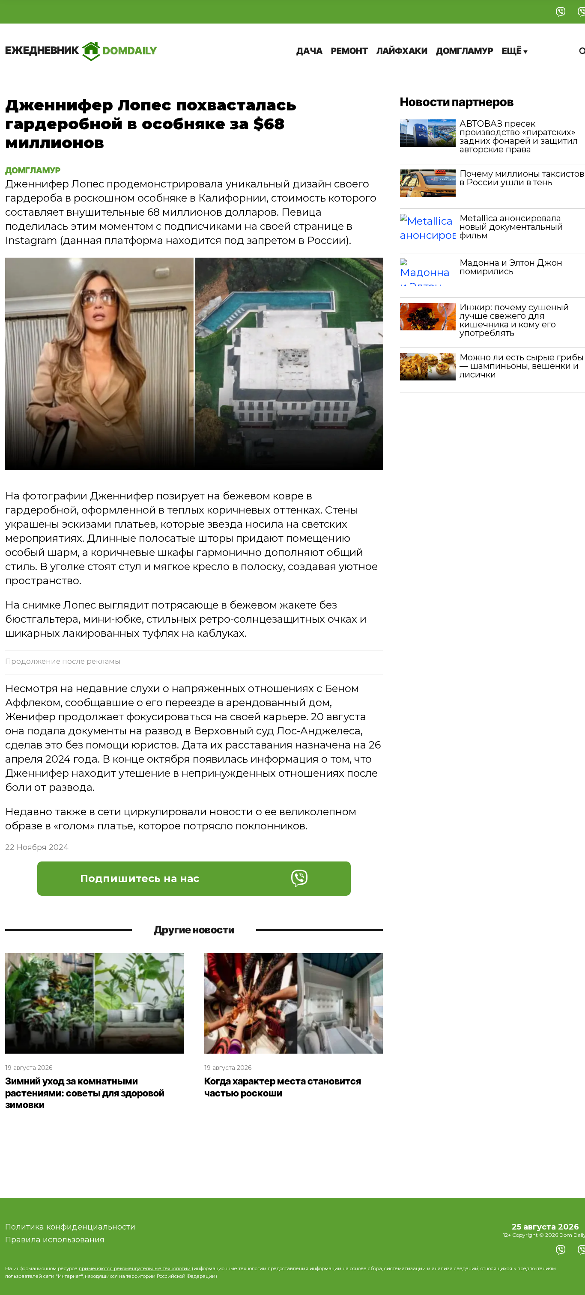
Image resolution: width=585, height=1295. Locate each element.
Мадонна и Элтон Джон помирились (511, 267)
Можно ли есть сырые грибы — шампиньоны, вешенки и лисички (522, 366)
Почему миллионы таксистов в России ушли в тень (522, 178)
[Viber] (561, 12)
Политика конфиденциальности (70, 1227)
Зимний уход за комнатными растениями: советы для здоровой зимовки (84, 1092)
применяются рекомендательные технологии (135, 1268)
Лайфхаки (401, 51)
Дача (309, 51)
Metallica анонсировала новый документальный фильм (511, 227)
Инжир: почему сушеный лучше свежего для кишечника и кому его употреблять (514, 320)
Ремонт (349, 51)
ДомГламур (464, 51)
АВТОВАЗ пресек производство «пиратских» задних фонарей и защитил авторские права (519, 136)
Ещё (512, 51)
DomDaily (81, 50)
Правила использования (54, 1240)
